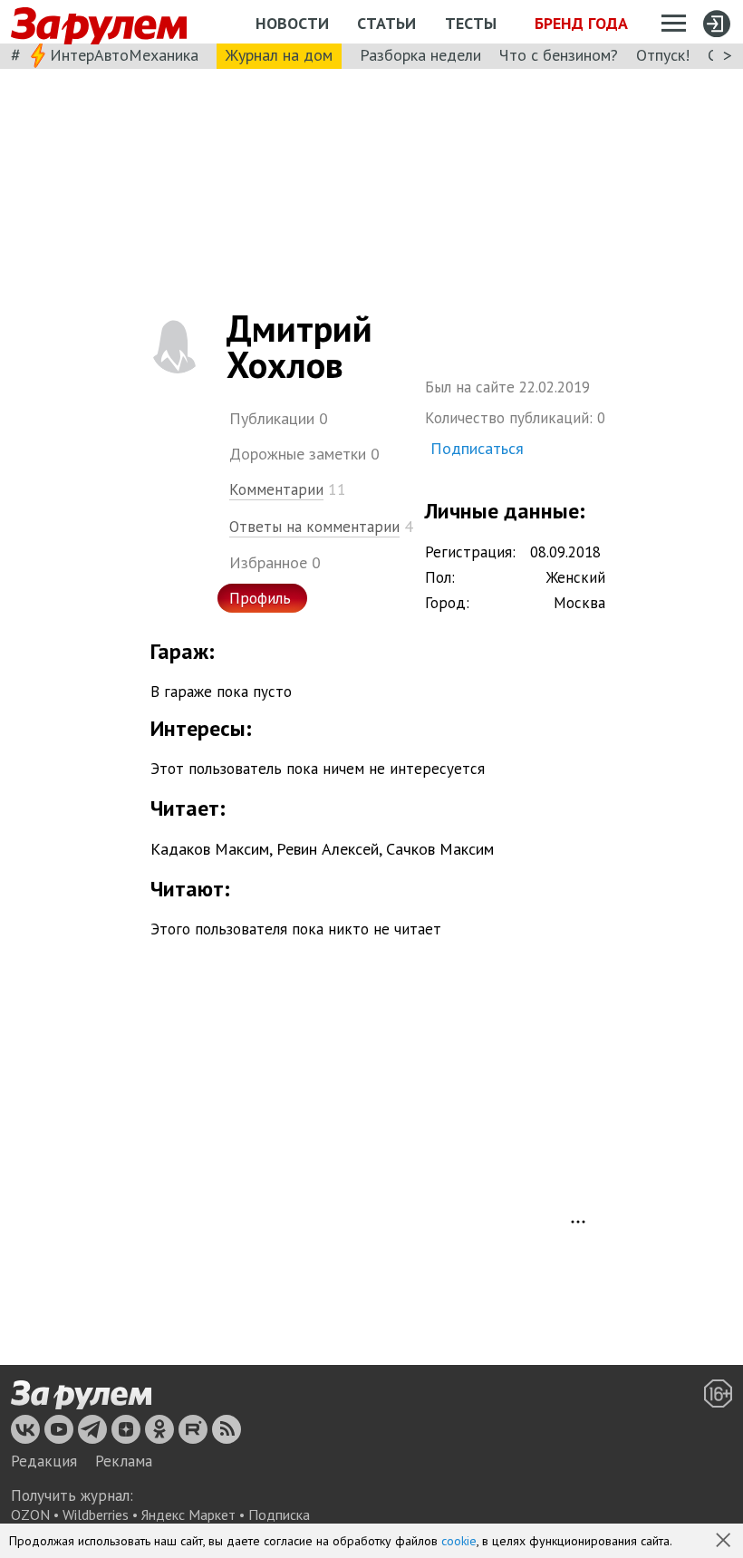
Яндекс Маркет (188, 1514)
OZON (30, 1514)
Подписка (279, 1514)
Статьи (386, 23)
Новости (292, 23)
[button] (725, 1542)
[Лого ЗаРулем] (99, 22)
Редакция (44, 1461)
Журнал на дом (279, 54)
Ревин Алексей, (328, 848)
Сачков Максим (440, 848)
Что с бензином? (558, 54)
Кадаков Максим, (211, 848)
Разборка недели (420, 54)
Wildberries (96, 1514)
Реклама (123, 1461)
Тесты (471, 23)
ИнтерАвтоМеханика (124, 54)
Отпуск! (663, 54)
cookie (459, 1541)
